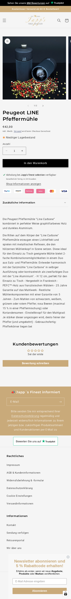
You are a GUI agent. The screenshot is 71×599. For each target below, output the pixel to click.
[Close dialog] (68, 557)
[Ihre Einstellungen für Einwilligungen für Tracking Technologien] (65, 593)
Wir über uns (14, 548)
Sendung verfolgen (18, 532)
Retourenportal (15, 540)
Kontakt (11, 525)
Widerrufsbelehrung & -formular (25, 480)
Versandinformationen (20, 503)
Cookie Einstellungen (19, 495)
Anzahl (6, 144)
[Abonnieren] (60, 402)
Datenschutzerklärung (25, 416)
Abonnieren (39, 590)
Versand (17, 131)
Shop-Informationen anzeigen (23, 183)
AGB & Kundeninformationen (23, 472)
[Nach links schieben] (28, 105)
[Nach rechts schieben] (43, 105)
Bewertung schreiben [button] (35, 363)
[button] (4, 20)
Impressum (13, 465)
